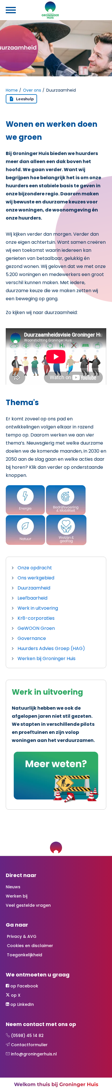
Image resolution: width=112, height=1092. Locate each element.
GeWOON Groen (36, 628)
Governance (32, 638)
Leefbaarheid (32, 598)
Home (12, 90)
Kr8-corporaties (36, 618)
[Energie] (25, 499)
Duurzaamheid (34, 588)
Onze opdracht (35, 567)
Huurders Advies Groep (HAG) (51, 648)
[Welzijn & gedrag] (66, 529)
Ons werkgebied (36, 578)
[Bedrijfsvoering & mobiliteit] (66, 499)
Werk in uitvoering (38, 608)
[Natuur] (25, 529)
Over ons (32, 90)
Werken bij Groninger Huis (47, 658)
